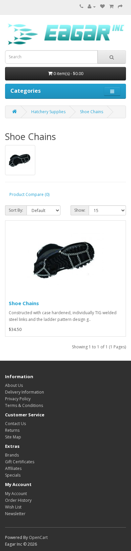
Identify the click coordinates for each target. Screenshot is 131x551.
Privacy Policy (18, 399)
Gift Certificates (19, 462)
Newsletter (15, 513)
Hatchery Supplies (48, 112)
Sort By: (16, 210)
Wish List (13, 507)
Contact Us (15, 423)
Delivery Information (24, 392)
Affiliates (13, 468)
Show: (79, 210)
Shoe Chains (91, 112)
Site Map (13, 437)
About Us (14, 385)
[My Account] (92, 6)
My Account (16, 493)
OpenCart (38, 537)
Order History (18, 500)
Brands (12, 455)
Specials (12, 475)
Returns (12, 430)
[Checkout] (120, 6)
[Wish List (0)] (102, 6)
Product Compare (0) (29, 194)
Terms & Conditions (24, 405)
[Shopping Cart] (111, 6)
